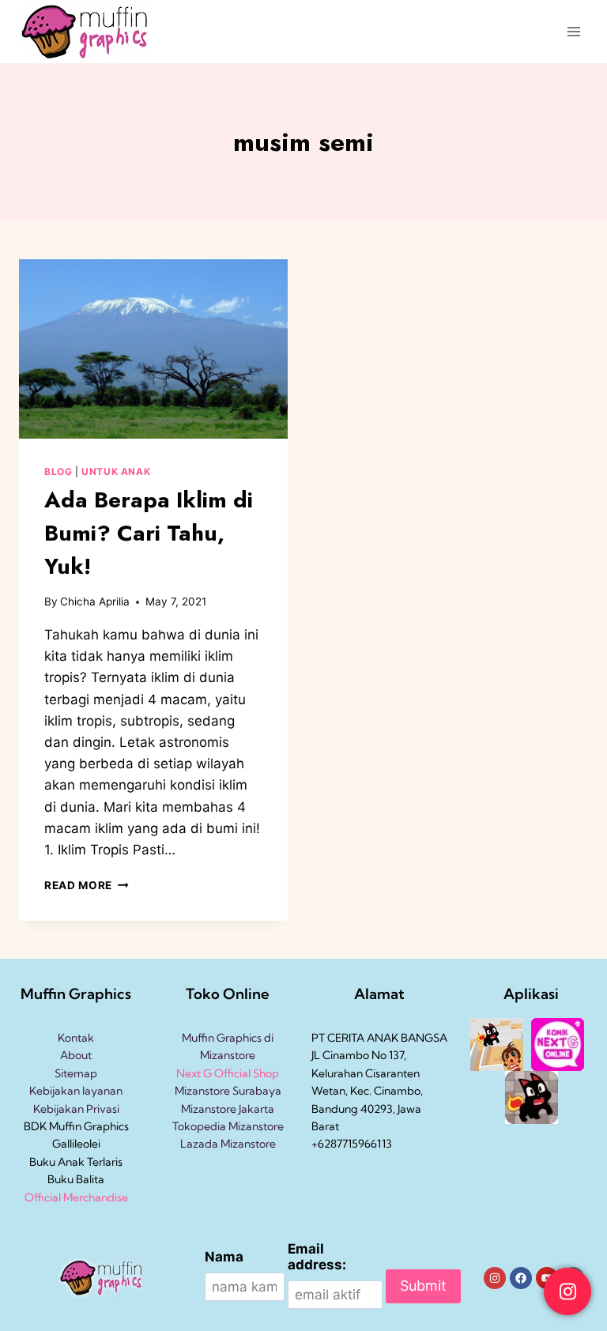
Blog (58, 471)
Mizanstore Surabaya (228, 1091)
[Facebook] (521, 1278)
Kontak (76, 1038)
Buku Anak (57, 1162)
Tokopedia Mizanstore (228, 1126)
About (76, 1055)
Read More (86, 885)
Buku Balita (75, 1179)
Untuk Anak (115, 471)
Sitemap (76, 1073)
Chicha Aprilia (95, 601)
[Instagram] (495, 1278)
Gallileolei (76, 1144)
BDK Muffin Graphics (76, 1126)
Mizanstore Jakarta (227, 1109)
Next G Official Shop (227, 1073)
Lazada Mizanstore (228, 1144)
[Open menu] (573, 31)
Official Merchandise (76, 1197)
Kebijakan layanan (76, 1091)
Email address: (317, 1257)
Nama (224, 1257)
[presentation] (153, 349)
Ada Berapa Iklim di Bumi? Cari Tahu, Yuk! (148, 533)
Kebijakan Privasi (76, 1109)
